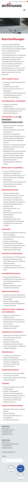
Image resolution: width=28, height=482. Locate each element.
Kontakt (16, 2)
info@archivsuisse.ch (7, 434)
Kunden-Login (22, 2)
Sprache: (27, 1)
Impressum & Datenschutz (8, 452)
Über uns (11, 2)
